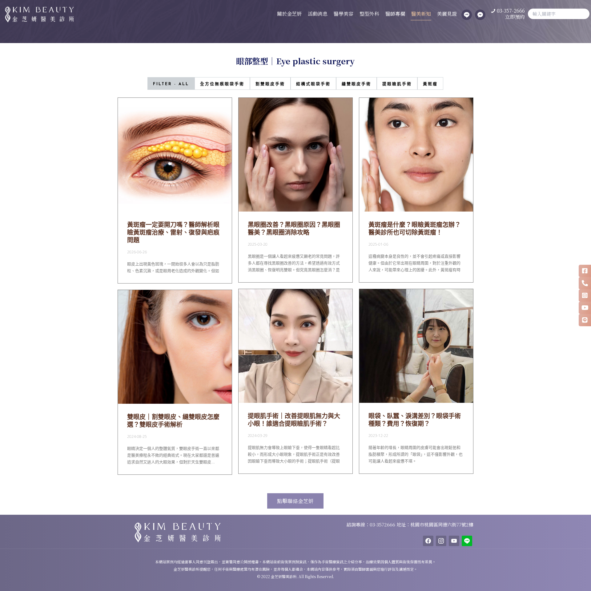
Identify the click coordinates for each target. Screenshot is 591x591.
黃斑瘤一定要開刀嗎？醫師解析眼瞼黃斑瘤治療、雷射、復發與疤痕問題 (173, 232)
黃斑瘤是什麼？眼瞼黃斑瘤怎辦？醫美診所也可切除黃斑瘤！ (414, 228)
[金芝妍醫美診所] (37, 14)
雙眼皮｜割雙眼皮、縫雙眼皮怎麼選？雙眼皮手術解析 (173, 420)
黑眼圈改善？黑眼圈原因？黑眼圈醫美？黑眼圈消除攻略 (294, 228)
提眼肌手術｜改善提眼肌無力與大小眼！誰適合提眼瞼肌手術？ (294, 419)
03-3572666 (383, 524)
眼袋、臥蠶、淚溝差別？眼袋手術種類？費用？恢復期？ (414, 419)
